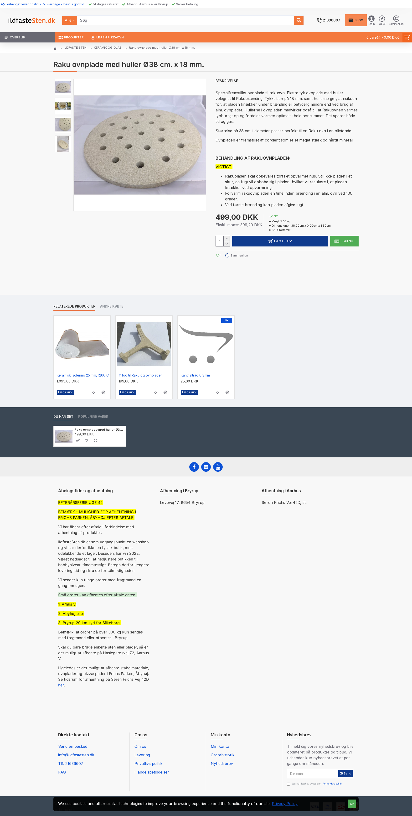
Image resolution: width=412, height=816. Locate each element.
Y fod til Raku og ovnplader (140, 375)
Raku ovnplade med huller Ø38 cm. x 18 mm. (99, 429)
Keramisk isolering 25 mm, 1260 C (83, 375)
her (61, 685)
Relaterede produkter (74, 306)
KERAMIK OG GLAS (108, 47)
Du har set (63, 416)
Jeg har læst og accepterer (317, 783)
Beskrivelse (227, 81)
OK (352, 804)
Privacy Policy (285, 803)
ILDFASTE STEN (75, 47)
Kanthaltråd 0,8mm (195, 375)
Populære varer (93, 416)
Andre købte (111, 306)
